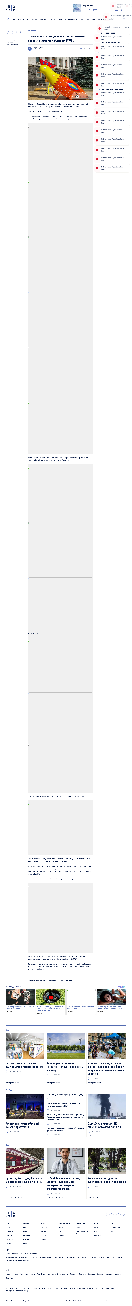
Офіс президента (12, 45)
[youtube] (124, 1214)
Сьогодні (44, 1227)
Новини (8, 1274)
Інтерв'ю (52, 19)
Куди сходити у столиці (82, 1232)
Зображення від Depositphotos (22, 1301)
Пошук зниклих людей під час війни (54, 1274)
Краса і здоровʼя (71, 19)
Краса (60, 1231)
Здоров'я (61, 1235)
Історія (8, 1243)
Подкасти (97, 1235)
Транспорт (10, 1239)
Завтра (43, 1231)
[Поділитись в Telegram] (8, 32)
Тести (113, 1231)
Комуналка (24, 1274)
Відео (96, 1231)
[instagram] (119, 1214)
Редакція (33, 1253)
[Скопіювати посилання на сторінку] (20, 32)
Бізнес (34, 19)
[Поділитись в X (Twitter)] (16, 32)
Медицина (62, 1227)
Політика (42, 19)
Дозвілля (73, 1274)
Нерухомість (10, 1235)
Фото (96, 1227)
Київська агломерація (105, 1274)
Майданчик (10, 42)
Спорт (81, 19)
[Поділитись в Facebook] (12, 32)
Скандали (9, 1231)
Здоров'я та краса (64, 1223)
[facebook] (110, 1214)
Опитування (115, 1227)
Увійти (117, 10)
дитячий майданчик (13, 40)
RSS (7, 1301)
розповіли (39, 866)
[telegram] (105, 1214)
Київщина (91, 1274)
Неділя (43, 1239)
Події (8, 1227)
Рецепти (79, 1227)
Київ (13, 19)
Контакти (24, 1253)
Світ (27, 19)
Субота (43, 1235)
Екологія (117, 1274)
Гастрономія (90, 19)
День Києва (10, 1278)
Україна (21, 19)
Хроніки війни (35, 1274)
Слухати (94, 10)
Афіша (60, 19)
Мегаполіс (32, 30)
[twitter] (115, 1214)
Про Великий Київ (12, 1253)
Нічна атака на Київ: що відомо (110, 65)
